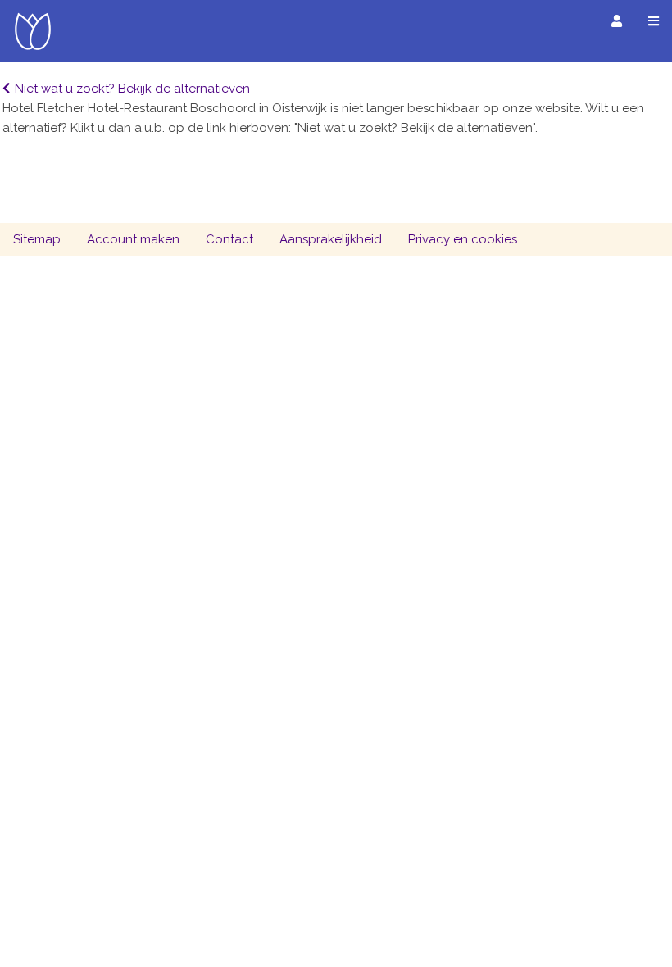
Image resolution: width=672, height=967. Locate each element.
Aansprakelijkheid (330, 239)
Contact (229, 239)
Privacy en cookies (462, 239)
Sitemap (37, 239)
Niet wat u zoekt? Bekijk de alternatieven (132, 88)
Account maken (133, 239)
